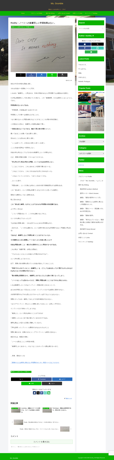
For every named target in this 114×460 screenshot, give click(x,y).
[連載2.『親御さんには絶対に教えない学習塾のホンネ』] (97, 124)
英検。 (80, 73)
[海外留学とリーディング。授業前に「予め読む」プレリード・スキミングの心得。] (84, 111)
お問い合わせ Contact (85, 233)
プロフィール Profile (85, 176)
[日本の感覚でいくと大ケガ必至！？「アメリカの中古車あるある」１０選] (84, 98)
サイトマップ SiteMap (85, 242)
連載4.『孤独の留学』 (87, 215)
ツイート (81, 165)
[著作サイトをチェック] (34, 392)
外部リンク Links (84, 237)
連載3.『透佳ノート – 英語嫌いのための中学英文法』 (91, 210)
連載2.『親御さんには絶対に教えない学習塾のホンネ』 (91, 203)
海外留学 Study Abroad (87, 229)
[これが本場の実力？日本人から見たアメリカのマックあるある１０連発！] (97, 98)
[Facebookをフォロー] (41, 392)
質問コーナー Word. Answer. (89, 193)
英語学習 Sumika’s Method (89, 189)
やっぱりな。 (82, 69)
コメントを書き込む (41, 442)
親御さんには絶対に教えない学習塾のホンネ (21, 371)
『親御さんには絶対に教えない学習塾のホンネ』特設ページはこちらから (35, 362)
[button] (62, 75)
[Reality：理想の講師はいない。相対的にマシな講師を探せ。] (84, 124)
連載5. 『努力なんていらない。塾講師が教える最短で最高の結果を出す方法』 (92, 222)
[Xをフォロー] (38, 392)
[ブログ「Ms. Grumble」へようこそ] (97, 111)
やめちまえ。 (82, 77)
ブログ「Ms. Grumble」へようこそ (91, 181)
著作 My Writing (83, 185)
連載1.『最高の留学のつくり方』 (91, 197)
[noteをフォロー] (45, 392)
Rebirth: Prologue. (84, 81)
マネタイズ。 (82, 64)
